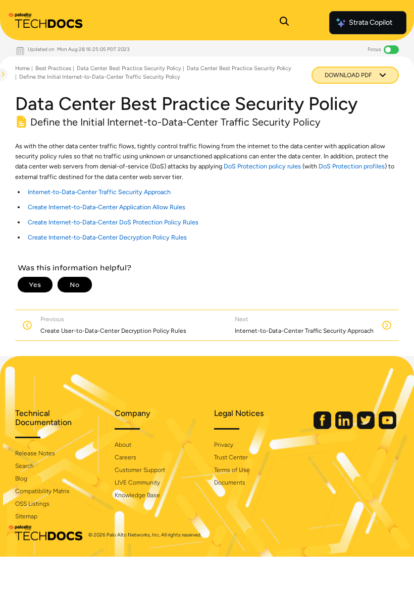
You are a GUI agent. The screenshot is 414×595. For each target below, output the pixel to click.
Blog (21, 478)
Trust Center (231, 457)
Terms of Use (232, 469)
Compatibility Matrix (42, 491)
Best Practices (53, 68)
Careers (125, 457)
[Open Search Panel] (284, 23)
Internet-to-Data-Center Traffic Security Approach (99, 192)
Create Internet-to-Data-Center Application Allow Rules (106, 207)
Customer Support (140, 469)
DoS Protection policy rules (262, 166)
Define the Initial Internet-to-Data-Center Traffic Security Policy (99, 77)
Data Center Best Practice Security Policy (129, 68)
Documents (229, 482)
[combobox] (0, 99)
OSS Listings (32, 503)
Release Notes (35, 453)
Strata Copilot (370, 22)
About (123, 444)
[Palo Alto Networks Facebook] (323, 427)
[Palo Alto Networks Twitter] (366, 427)
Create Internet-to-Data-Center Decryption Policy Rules (107, 237)
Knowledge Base (137, 495)
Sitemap (26, 516)
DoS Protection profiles (352, 166)
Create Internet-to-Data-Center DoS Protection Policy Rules (113, 222)
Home (22, 68)
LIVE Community (137, 482)
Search (24, 465)
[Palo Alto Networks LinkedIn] (344, 427)
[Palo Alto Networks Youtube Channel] (387, 427)
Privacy (223, 444)
